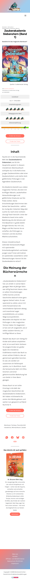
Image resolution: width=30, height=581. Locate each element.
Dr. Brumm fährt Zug (15, 479)
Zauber (23, 427)
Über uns (15, 554)
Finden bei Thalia (15, 141)
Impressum (15, 563)
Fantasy (13, 425)
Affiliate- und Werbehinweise (15, 559)
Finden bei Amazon (15, 136)
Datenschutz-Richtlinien (15, 561)
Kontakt (15, 556)
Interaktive (7, 427)
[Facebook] (12, 438)
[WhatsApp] (7, 438)
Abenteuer (7, 425)
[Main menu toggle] (25, 16)
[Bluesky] (17, 438)
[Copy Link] (15, 442)
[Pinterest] (23, 438)
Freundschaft (21, 425)
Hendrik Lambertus (9, 88)
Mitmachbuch (16, 427)
